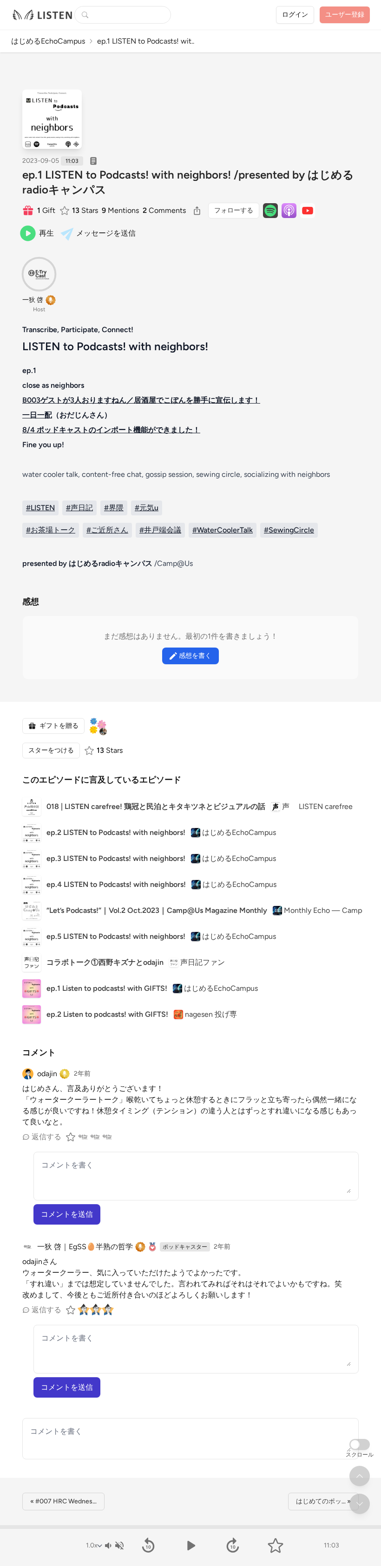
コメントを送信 (67, 1214)
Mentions (120, 210)
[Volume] (114, 1545)
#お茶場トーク (50, 530)
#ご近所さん (107, 530)
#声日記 (79, 507)
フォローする (233, 210)
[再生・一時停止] (190, 1546)
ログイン (295, 15)
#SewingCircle (289, 530)
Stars (85, 210)
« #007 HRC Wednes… (63, 1501)
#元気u (146, 507)
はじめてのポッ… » (323, 1501)
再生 (46, 233)
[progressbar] (190, 1527)
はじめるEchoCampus (48, 41)
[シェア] (197, 210)
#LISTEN (40, 507)
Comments (164, 210)
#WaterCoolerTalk (222, 530)
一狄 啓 (32, 300)
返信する (46, 1136)
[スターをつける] (65, 210)
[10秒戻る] (148, 1546)
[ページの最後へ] (359, 1504)
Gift (46, 210)
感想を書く (195, 656)
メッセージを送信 (106, 233)
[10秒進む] (233, 1546)
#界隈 (114, 507)
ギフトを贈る (59, 726)
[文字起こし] (93, 161)
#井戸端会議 (160, 530)
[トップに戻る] (359, 1476)
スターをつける (51, 750)
